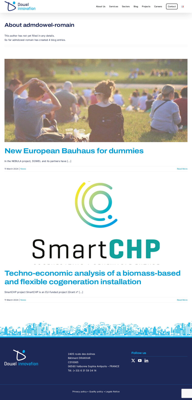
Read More (182, 169)
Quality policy (96, 391)
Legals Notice (113, 391)
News (23, 169)
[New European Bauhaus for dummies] (96, 100)
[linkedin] (146, 360)
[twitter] (133, 360)
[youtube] (140, 360)
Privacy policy (79, 391)
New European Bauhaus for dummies (74, 151)
